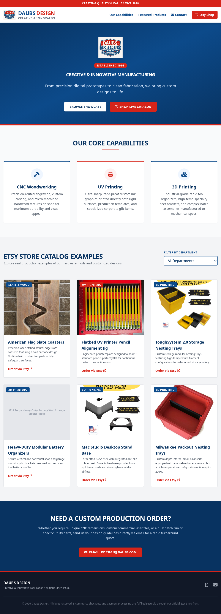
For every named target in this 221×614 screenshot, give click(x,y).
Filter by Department (180, 252)
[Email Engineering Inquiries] (215, 585)
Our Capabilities (121, 15)
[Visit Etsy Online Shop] (206, 585)
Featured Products (152, 15)
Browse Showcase (85, 107)
